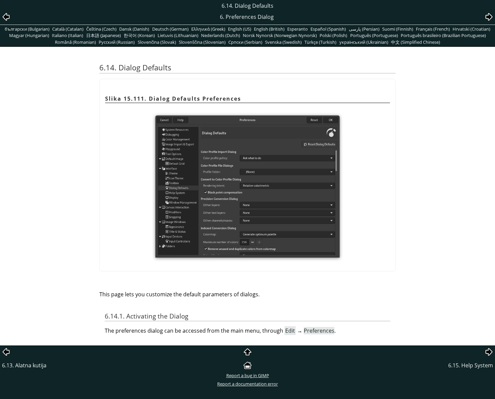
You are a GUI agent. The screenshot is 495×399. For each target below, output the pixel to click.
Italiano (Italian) (67, 35)
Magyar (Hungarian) (29, 35)
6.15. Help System (470, 365)
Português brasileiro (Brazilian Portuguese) (443, 35)
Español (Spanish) (328, 29)
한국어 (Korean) (139, 35)
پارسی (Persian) (364, 29)
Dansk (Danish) (134, 29)
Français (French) (433, 29)
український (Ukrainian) (363, 42)
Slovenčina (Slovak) (157, 42)
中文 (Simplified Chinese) (415, 42)
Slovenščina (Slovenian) (202, 42)
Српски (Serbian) (245, 42)
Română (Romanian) (75, 42)
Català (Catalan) (68, 29)
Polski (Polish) (333, 35)
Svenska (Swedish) (283, 42)
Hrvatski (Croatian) (471, 29)
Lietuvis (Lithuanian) (178, 35)
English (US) (239, 29)
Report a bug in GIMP (247, 375)
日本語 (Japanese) (103, 35)
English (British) (269, 29)
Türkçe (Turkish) (320, 42)
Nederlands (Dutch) (220, 35)
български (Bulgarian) (27, 29)
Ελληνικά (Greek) (208, 29)
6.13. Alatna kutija (24, 365)
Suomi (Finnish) (397, 29)
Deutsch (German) (170, 29)
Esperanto (297, 29)
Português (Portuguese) (374, 35)
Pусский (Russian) (117, 42)
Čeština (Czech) (101, 29)
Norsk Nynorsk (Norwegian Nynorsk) (280, 35)
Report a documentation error (247, 384)
